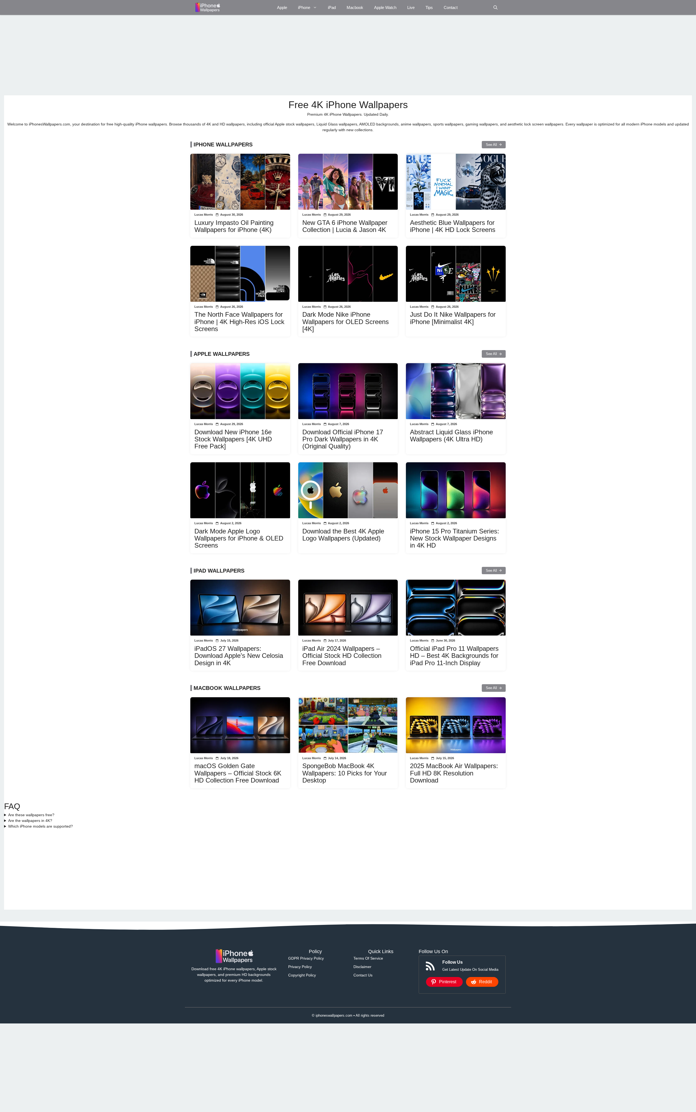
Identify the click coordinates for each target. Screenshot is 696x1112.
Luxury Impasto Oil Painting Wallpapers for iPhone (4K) (234, 226)
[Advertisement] (167, 55)
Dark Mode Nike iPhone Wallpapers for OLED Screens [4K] (345, 321)
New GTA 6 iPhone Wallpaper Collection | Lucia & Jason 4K (344, 226)
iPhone (304, 7)
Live (411, 7)
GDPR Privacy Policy (306, 958)
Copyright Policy (302, 975)
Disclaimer (362, 967)
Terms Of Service (368, 958)
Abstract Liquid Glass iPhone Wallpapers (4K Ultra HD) (451, 435)
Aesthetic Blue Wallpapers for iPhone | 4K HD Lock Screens (452, 226)
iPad (332, 7)
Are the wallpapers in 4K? (30, 820)
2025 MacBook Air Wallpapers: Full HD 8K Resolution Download (454, 773)
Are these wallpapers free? (31, 815)
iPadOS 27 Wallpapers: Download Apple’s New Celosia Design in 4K (238, 656)
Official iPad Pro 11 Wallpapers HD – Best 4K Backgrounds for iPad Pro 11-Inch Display (454, 656)
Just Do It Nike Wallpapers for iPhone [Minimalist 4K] (453, 318)
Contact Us (362, 975)
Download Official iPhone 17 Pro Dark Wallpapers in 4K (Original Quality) (342, 439)
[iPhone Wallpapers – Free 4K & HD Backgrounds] (207, 7)
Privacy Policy (300, 967)
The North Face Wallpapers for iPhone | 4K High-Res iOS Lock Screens (239, 321)
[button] (495, 7)
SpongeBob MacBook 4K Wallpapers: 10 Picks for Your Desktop (344, 773)
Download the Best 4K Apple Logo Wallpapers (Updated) (343, 534)
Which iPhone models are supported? (40, 826)
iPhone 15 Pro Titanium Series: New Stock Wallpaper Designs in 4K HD (454, 538)
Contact (451, 7)
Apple (282, 7)
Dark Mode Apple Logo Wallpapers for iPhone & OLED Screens (238, 538)
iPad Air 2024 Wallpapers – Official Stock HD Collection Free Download (341, 656)
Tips (429, 7)
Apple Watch (385, 7)
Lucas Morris (203, 214)
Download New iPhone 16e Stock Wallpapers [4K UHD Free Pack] (233, 439)
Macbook (355, 7)
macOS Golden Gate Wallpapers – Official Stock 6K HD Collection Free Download (237, 773)
